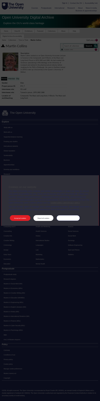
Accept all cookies (20, 218)
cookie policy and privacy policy (65, 203)
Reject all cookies (43, 218)
